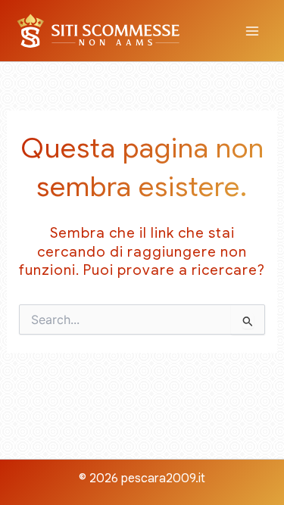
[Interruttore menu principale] (252, 31)
